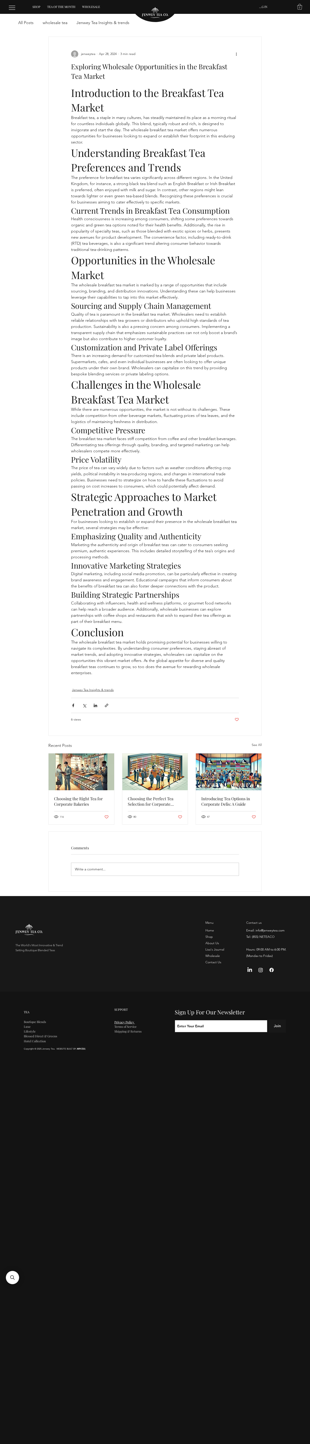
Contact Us (213, 962)
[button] (299, 7)
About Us (212, 943)
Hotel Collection (35, 1041)
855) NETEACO (264, 937)
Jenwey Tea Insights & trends (102, 22)
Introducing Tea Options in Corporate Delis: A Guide (225, 801)
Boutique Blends (35, 1022)
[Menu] (12, 7)
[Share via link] (106, 705)
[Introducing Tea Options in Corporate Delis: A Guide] (228, 771)
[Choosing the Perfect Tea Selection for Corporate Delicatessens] (155, 771)
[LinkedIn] (250, 970)
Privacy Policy (124, 1022)
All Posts (26, 22)
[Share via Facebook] (73, 705)
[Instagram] (260, 970)
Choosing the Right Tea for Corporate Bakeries (78, 801)
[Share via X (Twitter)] (84, 705)
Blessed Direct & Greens (40, 1036)
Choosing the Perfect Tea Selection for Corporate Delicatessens (150, 801)
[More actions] (236, 54)
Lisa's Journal (214, 949)
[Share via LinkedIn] (95, 705)
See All (257, 745)
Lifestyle (30, 1031)
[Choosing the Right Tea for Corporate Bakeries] (81, 771)
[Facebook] (271, 970)
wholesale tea (55, 22)
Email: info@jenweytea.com (265, 930)
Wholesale (212, 956)
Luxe (27, 1026)
